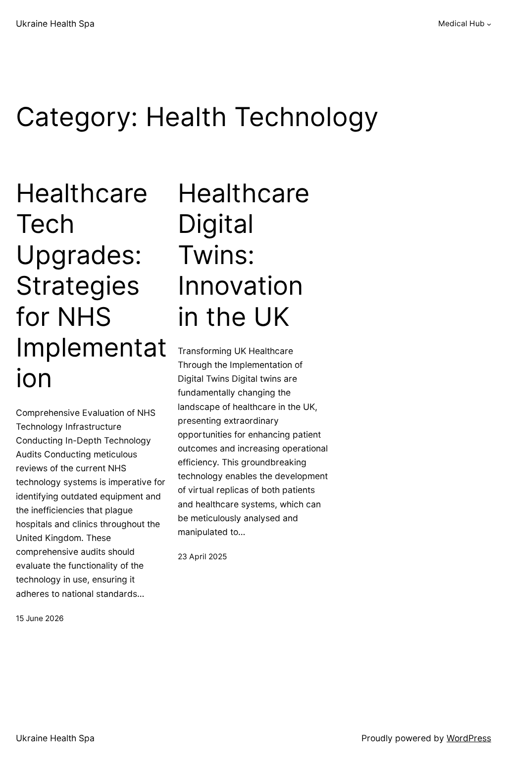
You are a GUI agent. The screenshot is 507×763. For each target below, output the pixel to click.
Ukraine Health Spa (55, 23)
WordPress (469, 738)
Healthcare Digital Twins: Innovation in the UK (243, 255)
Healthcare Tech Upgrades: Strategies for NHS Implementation (91, 286)
